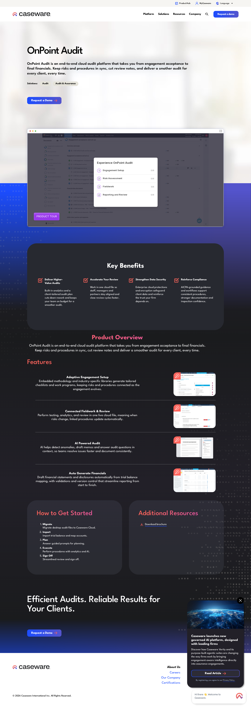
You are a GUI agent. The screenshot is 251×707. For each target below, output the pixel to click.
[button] (225, 3)
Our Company (170, 677)
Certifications (171, 682)
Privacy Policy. (229, 680)
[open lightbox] (194, 384)
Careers (175, 672)
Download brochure (156, 524)
